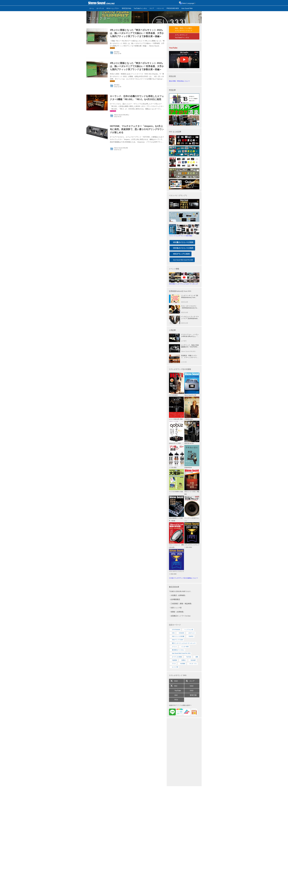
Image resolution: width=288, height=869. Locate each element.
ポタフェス (191, 633)
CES (173, 633)
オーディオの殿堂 (177, 656)
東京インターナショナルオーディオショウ (184, 643)
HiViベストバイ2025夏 (178, 636)
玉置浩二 (183, 660)
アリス (174, 663)
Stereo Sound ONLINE (121, 148)
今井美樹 (182, 663)
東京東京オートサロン (178, 650)
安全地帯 (193, 660)
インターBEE (185, 646)
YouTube (188, 656)
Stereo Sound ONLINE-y (121, 115)
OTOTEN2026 (176, 629)
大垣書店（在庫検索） (178, 595)
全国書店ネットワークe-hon (180, 616)
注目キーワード (175, 625)
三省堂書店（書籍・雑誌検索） (182, 603)
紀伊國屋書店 (175, 599)
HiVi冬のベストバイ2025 (183, 248)
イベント (174, 646)
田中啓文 (116, 52)
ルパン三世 (175, 667)
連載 (197, 656)
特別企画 (172, 76)
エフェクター (99, 18)
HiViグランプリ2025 (181, 254)
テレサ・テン (193, 663)
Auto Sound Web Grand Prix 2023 (181, 653)
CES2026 (181, 633)
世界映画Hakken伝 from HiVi (180, 291)
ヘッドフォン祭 (188, 629)
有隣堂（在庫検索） (178, 612)
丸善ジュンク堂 (176, 608)
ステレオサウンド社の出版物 (180, 369)
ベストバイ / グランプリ (178, 195)
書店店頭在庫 (174, 587)
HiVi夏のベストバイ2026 (183, 242)
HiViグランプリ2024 (177, 639)
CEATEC (191, 636)
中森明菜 (174, 660)
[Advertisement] (184, 752)
